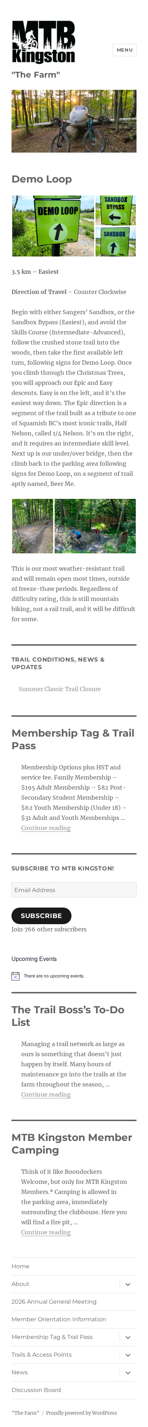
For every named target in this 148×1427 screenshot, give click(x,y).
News (19, 1372)
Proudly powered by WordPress (81, 1413)
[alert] (74, 976)
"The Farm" (35, 75)
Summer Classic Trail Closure (60, 689)
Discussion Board (36, 1390)
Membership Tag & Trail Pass (52, 1337)
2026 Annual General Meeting (54, 1301)
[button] (53, 226)
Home (20, 1266)
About (20, 1284)
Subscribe (42, 916)
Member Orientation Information (58, 1319)
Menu (125, 50)
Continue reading (46, 827)
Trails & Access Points (41, 1354)
